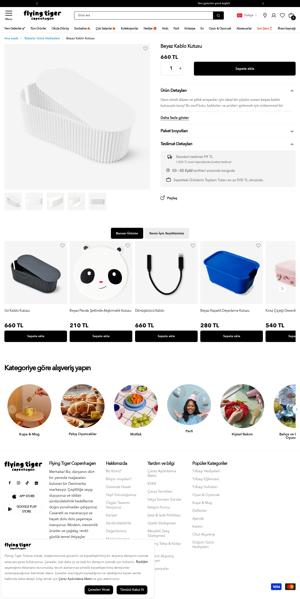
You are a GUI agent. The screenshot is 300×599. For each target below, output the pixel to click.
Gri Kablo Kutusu (17, 311)
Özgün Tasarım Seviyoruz (118, 505)
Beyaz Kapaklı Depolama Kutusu (224, 311)
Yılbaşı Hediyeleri (206, 471)
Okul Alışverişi (203, 534)
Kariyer (111, 515)
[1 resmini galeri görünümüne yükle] (13, 201)
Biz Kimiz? (114, 471)
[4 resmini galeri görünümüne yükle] (76, 201)
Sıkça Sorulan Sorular (165, 499)
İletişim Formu (159, 507)
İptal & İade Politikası (164, 515)
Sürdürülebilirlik (118, 523)
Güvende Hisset (118, 487)
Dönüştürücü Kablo (149, 311)
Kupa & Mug (202, 503)
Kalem (197, 526)
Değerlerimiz (116, 531)
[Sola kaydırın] (12, 409)
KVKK (152, 483)
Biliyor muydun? (119, 479)
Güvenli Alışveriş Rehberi (161, 558)
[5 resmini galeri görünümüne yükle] (97, 201)
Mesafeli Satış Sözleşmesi (158, 533)
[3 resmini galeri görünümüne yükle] (55, 201)
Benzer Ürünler (127, 233)
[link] (264, 15)
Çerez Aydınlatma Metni (162, 473)
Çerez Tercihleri (160, 491)
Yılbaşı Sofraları (204, 487)
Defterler (199, 511)
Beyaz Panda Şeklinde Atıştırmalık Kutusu (100, 311)
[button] (8, 15)
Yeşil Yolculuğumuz (121, 495)
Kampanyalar (158, 568)
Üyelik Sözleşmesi (162, 523)
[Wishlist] (62, 245)
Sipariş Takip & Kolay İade (164, 546)
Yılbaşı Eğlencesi (205, 479)
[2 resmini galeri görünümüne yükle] (34, 201)
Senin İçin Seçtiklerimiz (166, 233)
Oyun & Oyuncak (206, 495)
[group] (35, 292)
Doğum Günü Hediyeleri (203, 544)
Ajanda (198, 518)
